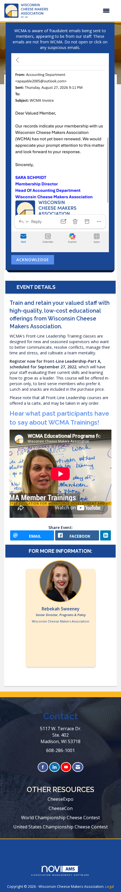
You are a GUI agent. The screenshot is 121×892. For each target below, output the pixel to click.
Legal (109, 886)
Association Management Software (60, 875)
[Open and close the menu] (82, 10)
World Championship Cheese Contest (60, 817)
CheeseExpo (60, 799)
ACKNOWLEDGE (32, 259)
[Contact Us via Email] (77, 767)
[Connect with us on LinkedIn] (54, 767)
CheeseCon (61, 808)
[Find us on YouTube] (66, 767)
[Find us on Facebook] (43, 767)
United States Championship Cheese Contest (60, 827)
